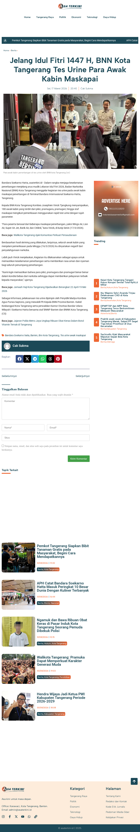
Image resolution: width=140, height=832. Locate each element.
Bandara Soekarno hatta (17, 335)
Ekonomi (76, 17)
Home (27, 17)
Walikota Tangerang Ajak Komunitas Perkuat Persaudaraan (45, 235)
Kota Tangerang (51, 569)
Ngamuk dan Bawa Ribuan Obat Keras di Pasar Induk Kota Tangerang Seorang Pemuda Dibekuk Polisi (62, 625)
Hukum (47, 643)
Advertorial (106, 313)
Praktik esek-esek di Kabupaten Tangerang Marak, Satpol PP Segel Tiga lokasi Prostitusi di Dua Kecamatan (119, 323)
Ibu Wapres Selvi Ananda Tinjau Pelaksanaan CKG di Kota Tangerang (118, 295)
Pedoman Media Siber (117, 812)
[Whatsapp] (29, 816)
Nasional (55, 603)
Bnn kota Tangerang (49, 335)
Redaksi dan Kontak (116, 801)
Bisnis (47, 603)
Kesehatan (111, 300)
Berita (13, 50)
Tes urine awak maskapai (73, 335)
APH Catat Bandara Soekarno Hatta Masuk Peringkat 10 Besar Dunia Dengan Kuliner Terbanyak (63, 586)
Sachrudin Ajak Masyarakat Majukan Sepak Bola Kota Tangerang (115, 337)
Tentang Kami (113, 796)
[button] (19, 359)
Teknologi (92, 17)
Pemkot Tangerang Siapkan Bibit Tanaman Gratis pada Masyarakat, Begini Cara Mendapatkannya (64, 40)
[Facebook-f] (9, 816)
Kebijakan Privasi (114, 817)
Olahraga (111, 342)
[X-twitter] (16, 816)
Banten (34, 335)
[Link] (35, 816)
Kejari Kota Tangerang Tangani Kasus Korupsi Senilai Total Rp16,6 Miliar (119, 282)
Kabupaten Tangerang (54, 714)
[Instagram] (3, 816)
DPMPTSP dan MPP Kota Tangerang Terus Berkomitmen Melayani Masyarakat (117, 308)
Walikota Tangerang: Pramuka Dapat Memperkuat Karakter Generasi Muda (61, 661)
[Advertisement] (46, 509)
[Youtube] (22, 816)
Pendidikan (65, 677)
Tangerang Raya (45, 17)
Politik (62, 17)
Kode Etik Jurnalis (115, 806)
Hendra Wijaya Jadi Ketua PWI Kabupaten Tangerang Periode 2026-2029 (61, 697)
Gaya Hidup (109, 17)
